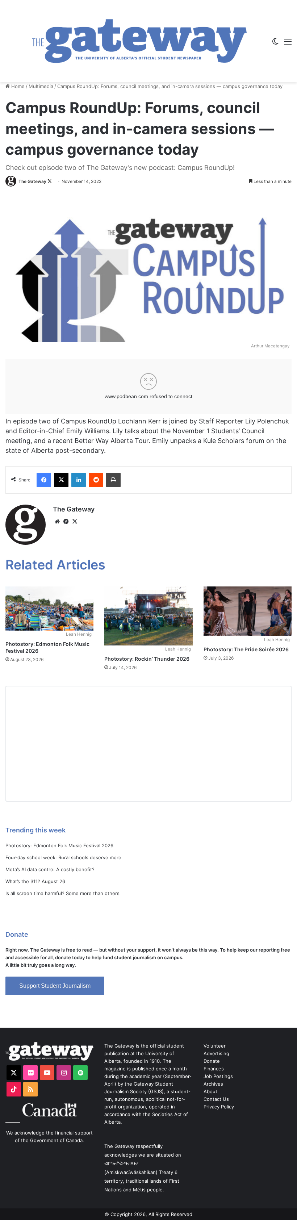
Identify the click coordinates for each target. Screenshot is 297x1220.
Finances (214, 1068)
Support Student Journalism (55, 986)
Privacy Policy (219, 1107)
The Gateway (32, 181)
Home (17, 86)
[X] (74, 521)
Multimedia (41, 86)
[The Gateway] (139, 41)
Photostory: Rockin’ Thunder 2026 (146, 659)
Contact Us (216, 1099)
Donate (212, 1061)
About (210, 1091)
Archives (213, 1084)
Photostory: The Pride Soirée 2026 (246, 649)
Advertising (216, 1053)
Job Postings (218, 1076)
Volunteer (215, 1046)
